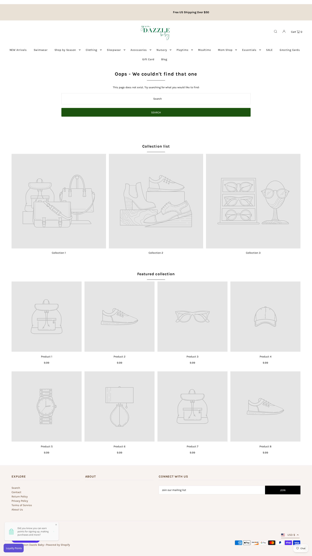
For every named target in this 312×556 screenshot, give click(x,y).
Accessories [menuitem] (139, 50)
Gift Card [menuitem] (148, 59)
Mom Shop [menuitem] (225, 50)
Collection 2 (156, 252)
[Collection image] (59, 201)
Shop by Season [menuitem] (65, 50)
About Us (17, 509)
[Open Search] (275, 31)
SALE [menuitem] (269, 50)
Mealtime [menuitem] (204, 50)
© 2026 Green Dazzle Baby (28, 544)
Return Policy (20, 496)
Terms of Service (22, 505)
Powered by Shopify (58, 544)
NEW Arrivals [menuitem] (18, 50)
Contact (16, 492)
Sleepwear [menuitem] (114, 50)
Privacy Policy (20, 500)
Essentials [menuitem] (249, 50)
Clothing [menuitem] (91, 50)
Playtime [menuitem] (182, 50)
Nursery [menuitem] (162, 50)
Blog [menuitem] (164, 59)
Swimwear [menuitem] (40, 50)
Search (16, 487)
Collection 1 (59, 252)
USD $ (291, 534)
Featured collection (156, 274)
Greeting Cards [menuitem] (290, 50)
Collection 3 (253, 252)
